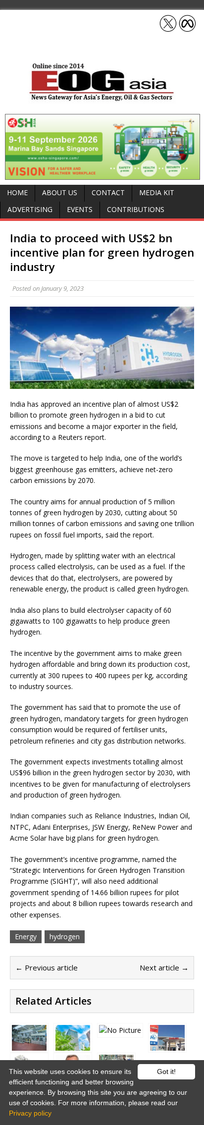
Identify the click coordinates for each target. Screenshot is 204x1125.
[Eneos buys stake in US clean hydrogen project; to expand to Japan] (167, 1045)
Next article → (164, 967)
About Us (59, 192)
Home (17, 192)
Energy (26, 936)
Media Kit (156, 192)
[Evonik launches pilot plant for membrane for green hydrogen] (29, 1045)
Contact (108, 192)
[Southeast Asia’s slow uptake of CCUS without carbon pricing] (120, 1030)
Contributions (135, 209)
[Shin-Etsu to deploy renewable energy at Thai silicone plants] (72, 1045)
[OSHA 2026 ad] (102, 173)
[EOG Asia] (102, 98)
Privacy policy (30, 1113)
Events (80, 209)
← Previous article (46, 967)
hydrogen (65, 936)
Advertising (29, 209)
